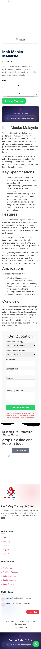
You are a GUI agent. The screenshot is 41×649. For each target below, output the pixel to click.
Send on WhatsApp (20, 408)
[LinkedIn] (14, 524)
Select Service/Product (16, 350)
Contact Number (13, 369)
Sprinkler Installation (10, 576)
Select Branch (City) (14, 341)
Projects (6, 550)
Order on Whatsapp (14, 101)
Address (9, 378)
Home (5, 538)
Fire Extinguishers (9, 568)
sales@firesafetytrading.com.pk (18, 598)
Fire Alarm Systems (10, 572)
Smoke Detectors (9, 580)
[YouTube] (20, 524)
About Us (6, 542)
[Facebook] (3, 524)
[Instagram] (9, 524)
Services (6, 546)
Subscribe (32, 612)
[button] (36, 644)
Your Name (10, 359)
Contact (6, 554)
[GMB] (25, 524)
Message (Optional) (14, 391)
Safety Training (8, 584)
